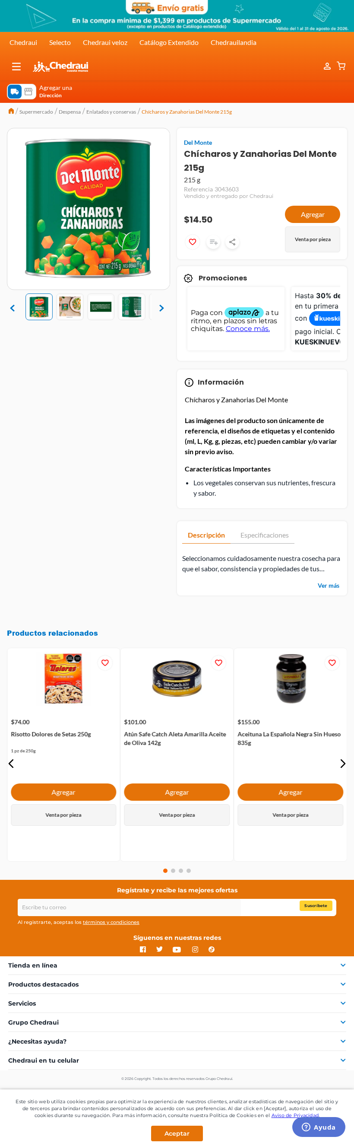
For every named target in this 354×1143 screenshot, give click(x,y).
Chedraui (23, 42)
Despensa (70, 111)
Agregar (313, 214)
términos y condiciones (111, 922)
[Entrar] (322, 66)
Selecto (60, 42)
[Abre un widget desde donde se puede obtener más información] (318, 1128)
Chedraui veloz (105, 42)
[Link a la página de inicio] (11, 112)
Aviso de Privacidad (295, 1115)
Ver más (328, 585)
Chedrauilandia (233, 42)
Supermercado (36, 111)
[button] (16, 66)
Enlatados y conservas (111, 111)
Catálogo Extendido (169, 42)
